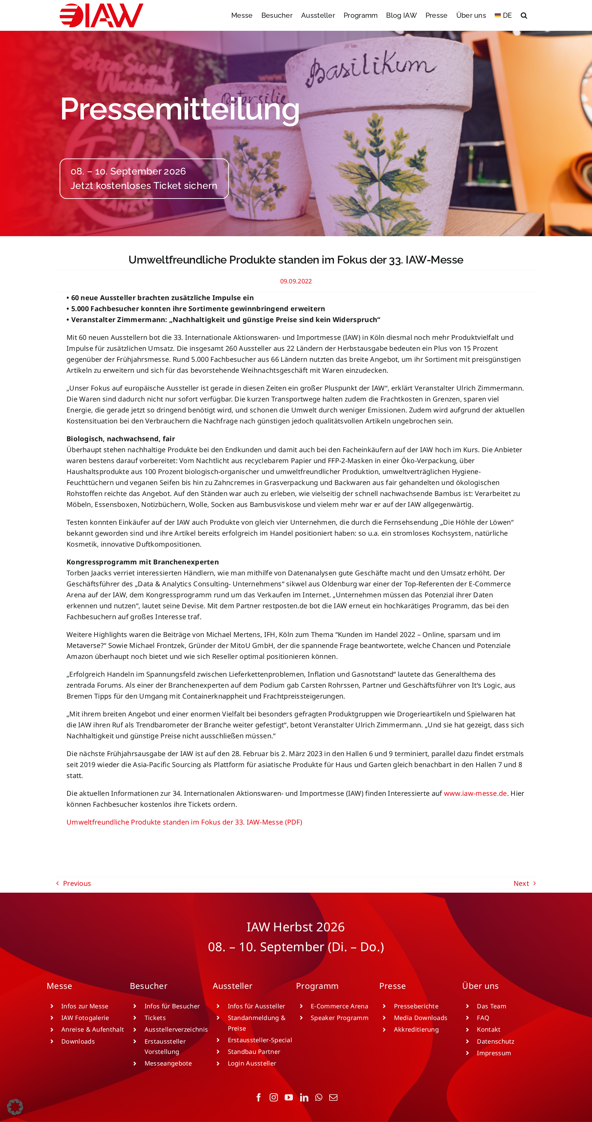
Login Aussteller (252, 1063)
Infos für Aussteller (256, 1006)
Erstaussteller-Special (260, 1040)
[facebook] (259, 1097)
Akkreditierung (416, 1029)
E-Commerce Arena (339, 1006)
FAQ (483, 1017)
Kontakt (489, 1029)
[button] (524, 15)
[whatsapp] (318, 1097)
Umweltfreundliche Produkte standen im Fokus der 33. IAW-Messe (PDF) (184, 822)
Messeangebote (168, 1063)
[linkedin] (304, 1097)
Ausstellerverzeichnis (176, 1029)
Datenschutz (495, 1041)
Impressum (494, 1053)
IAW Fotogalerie (85, 1017)
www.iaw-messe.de (475, 793)
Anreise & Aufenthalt (92, 1029)
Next (521, 883)
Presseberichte (416, 1006)
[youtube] (289, 1097)
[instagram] (274, 1097)
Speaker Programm (340, 1017)
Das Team (491, 1006)
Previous (77, 883)
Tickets (155, 1017)
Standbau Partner (254, 1051)
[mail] (333, 1097)
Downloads (78, 1041)
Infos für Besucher (172, 1006)
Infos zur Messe (85, 1006)
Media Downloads (421, 1017)
